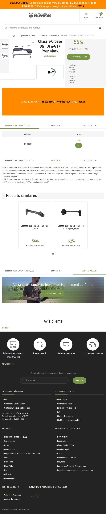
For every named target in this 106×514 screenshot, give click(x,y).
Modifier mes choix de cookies (68, 420)
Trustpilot (5, 328)
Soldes (6, 458)
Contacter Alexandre (53, 293)
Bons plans (8, 462)
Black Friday (9, 466)
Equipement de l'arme (27, 36)
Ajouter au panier (79, 57)
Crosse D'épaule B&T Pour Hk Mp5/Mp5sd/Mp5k (71, 227)
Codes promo (9, 449)
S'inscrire (79, 380)
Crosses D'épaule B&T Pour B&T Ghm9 (35, 227)
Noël (6, 470)
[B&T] (50, 72)
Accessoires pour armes (48, 36)
